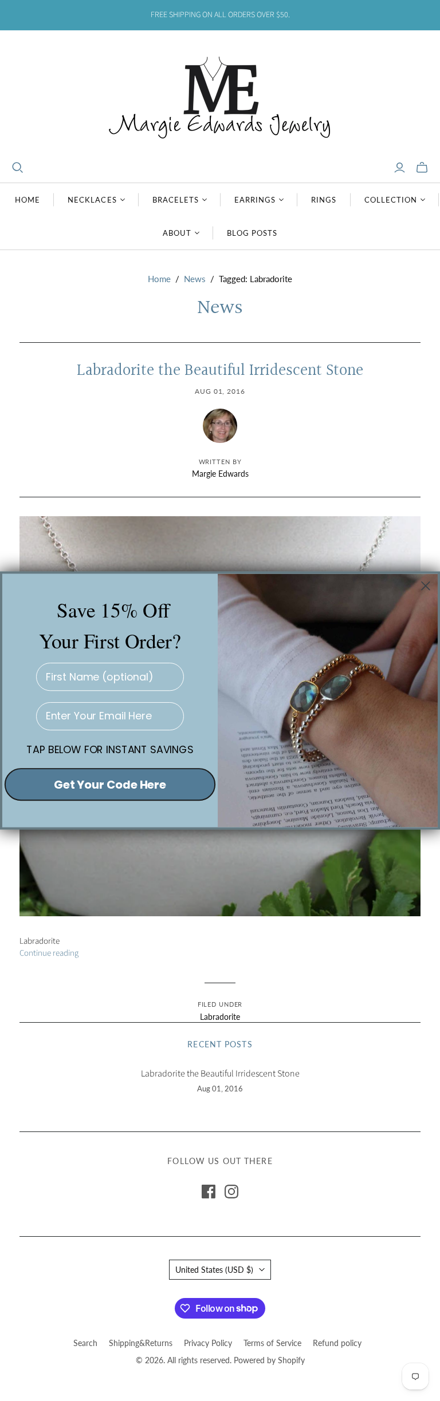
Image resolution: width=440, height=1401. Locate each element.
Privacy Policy (208, 1343)
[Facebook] (208, 1191)
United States (214, 1270)
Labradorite (220, 1017)
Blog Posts (252, 233)
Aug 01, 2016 (220, 391)
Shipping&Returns (140, 1343)
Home (27, 199)
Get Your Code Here (110, 784)
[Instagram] (231, 1191)
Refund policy (337, 1343)
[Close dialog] (425, 585)
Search (85, 1343)
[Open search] (17, 167)
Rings (323, 199)
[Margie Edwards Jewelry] (220, 95)
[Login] (400, 167)
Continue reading (48, 953)
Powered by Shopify (269, 1360)
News (195, 279)
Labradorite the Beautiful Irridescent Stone (220, 370)
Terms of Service (272, 1343)
